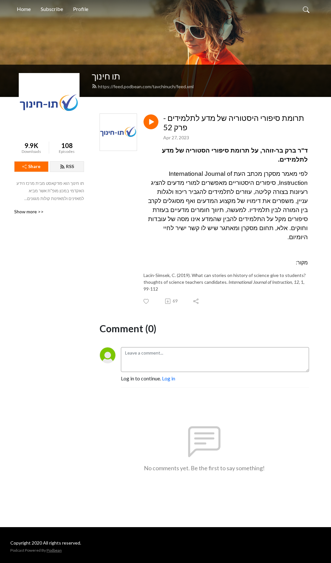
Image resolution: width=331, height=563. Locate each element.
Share (34, 166)
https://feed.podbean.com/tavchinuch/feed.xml (146, 86)
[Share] (196, 301)
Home (24, 9)
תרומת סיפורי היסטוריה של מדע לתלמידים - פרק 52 (233, 122)
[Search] (306, 9)
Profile (80, 9)
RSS (70, 166)
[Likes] (146, 301)
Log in (168, 378)
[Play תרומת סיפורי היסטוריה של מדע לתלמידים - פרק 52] (151, 121)
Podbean (54, 550)
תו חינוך (106, 76)
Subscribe (52, 9)
